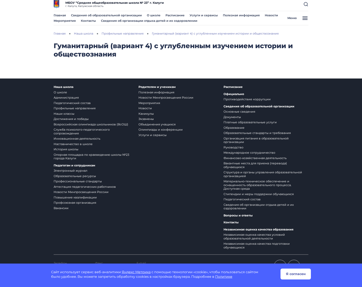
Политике (223, 277)
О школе (153, 15)
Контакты (88, 21)
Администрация (66, 97)
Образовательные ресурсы (75, 176)
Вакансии (61, 208)
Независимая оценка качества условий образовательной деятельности (254, 236)
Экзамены (146, 119)
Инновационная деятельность (77, 138)
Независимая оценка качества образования (258, 229)
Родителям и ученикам (157, 87)
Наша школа (63, 87)
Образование (234, 128)
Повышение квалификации (75, 197)
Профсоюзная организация (75, 203)
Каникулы (146, 114)
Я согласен (296, 274)
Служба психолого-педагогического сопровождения (82, 131)
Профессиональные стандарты (78, 181)
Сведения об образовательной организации (106, 15)
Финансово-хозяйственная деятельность (255, 158)
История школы (66, 149)
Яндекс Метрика (136, 272)
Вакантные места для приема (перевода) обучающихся (255, 165)
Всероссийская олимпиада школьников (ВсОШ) (91, 124)
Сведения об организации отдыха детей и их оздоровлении (149, 21)
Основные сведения (239, 111)
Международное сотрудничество (249, 152)
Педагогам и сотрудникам (74, 165)
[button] (305, 4)
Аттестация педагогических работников (85, 187)
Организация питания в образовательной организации (256, 140)
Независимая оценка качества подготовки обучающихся (257, 245)
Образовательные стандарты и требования (257, 133)
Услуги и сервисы (204, 15)
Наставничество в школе (73, 144)
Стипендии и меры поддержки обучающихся (259, 194)
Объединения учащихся (157, 124)
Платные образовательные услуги (250, 122)
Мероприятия (65, 21)
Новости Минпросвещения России (81, 192)
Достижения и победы (71, 119)
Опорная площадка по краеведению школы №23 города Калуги (91, 156)
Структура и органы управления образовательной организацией (263, 174)
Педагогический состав (72, 103)
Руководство (233, 147)
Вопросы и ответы (238, 215)
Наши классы (64, 114)
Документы (232, 117)
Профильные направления (75, 108)
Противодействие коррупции (247, 99)
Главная (60, 15)
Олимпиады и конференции (160, 129)
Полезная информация (241, 15)
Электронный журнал (70, 170)
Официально (234, 94)
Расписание (175, 15)
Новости (271, 15)
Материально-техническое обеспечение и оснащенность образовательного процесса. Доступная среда (257, 184)
